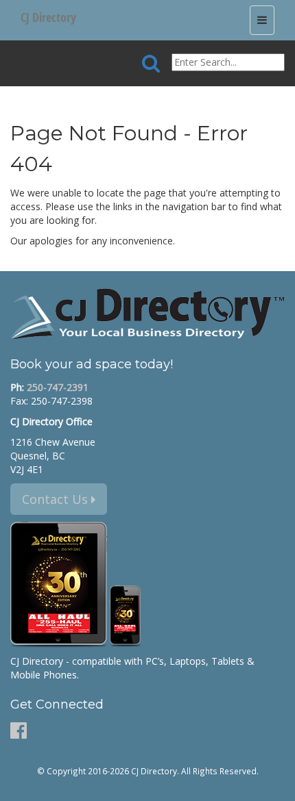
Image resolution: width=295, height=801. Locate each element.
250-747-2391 (57, 387)
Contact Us (56, 499)
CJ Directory (48, 17)
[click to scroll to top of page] (276, 784)
